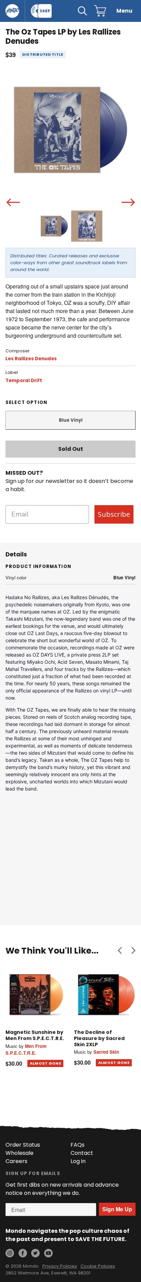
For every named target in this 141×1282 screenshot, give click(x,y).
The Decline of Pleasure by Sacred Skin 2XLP (99, 1038)
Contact (81, 1153)
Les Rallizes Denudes (31, 358)
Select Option (26, 402)
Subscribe (114, 514)
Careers (16, 1161)
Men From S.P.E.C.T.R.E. (26, 1049)
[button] (120, 950)
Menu (124, 11)
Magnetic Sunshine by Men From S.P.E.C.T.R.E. (34, 1035)
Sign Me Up (117, 1209)
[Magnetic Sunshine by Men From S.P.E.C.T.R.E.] (36, 994)
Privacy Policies (59, 1266)
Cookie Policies (97, 1266)
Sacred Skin (106, 1052)
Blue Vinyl (70, 420)
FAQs (77, 1145)
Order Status (22, 1145)
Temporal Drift (23, 380)
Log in (78, 1161)
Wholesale (19, 1153)
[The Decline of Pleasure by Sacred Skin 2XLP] (105, 994)
